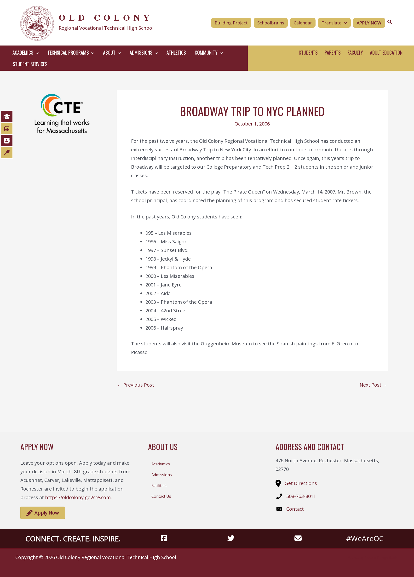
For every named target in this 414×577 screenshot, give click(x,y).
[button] (36, 52)
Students (308, 52)
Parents (333, 52)
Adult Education (386, 52)
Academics (160, 464)
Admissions (161, 474)
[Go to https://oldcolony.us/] (96, 23)
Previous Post (135, 385)
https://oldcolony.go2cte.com (78, 497)
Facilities (159, 485)
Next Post (373, 385)
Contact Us (161, 496)
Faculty (355, 52)
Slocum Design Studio (382, 557)
